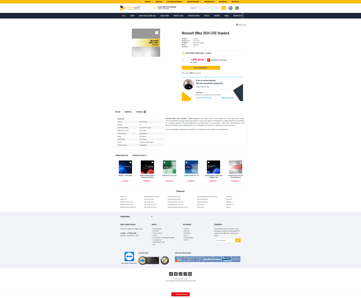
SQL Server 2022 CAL (150, 204)
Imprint (186, 240)
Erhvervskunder (157, 228)
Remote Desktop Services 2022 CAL (178, 207)
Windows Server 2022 (126, 202)
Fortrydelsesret (157, 240)
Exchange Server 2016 (174, 199)
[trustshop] (164, 260)
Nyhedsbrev (187, 233)
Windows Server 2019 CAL (151, 196)
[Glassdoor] (180, 274)
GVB (154, 244)
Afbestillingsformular (159, 242)
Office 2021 (123, 196)
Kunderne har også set (139, 155)
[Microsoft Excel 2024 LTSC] (169, 167)
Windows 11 (229, 202)
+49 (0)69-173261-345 (203, 98)
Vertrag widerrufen (182, 294)
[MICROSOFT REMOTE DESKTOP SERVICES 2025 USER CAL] (147, 167)
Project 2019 (200, 207)
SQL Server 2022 (149, 199)
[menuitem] (207, 2)
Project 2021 (200, 204)
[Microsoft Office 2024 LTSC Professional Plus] (235, 167)
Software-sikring (157, 233)
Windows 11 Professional (125, 175)
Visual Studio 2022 (202, 199)
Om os (186, 235)
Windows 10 (229, 204)
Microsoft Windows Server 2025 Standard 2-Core (213, 176)
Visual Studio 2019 (202, 202)
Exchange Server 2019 (174, 196)
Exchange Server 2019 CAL (176, 202)
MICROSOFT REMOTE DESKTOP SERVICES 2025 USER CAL (147, 176)
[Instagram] (190, 274)
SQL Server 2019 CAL (150, 207)
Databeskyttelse (188, 237)
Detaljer (117, 112)
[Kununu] (185, 274)
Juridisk (186, 228)
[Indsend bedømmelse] (212, 36)
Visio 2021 (229, 196)
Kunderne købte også (121, 155)
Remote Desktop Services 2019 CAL (207, 196)
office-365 (187, 231)
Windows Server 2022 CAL (128, 207)
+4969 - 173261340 (128, 233)
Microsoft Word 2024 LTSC (191, 175)
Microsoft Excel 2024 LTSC (169, 175)
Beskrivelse (128, 112)
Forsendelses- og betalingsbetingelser (163, 237)
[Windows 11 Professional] (125, 167)
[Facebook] (171, 274)
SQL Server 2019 (149, 202)
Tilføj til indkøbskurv (200, 68)
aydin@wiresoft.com (227, 98)
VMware (228, 207)
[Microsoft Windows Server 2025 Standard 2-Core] (213, 167)
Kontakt (155, 235)
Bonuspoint (197, 73)
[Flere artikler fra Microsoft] (241, 25)
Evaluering (140, 112)
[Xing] (176, 274)
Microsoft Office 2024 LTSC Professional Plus (235, 176)
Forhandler (156, 231)
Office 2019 (123, 199)
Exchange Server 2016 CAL (176, 204)
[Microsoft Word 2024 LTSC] (191, 167)
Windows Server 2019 (126, 204)
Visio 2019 (229, 199)
